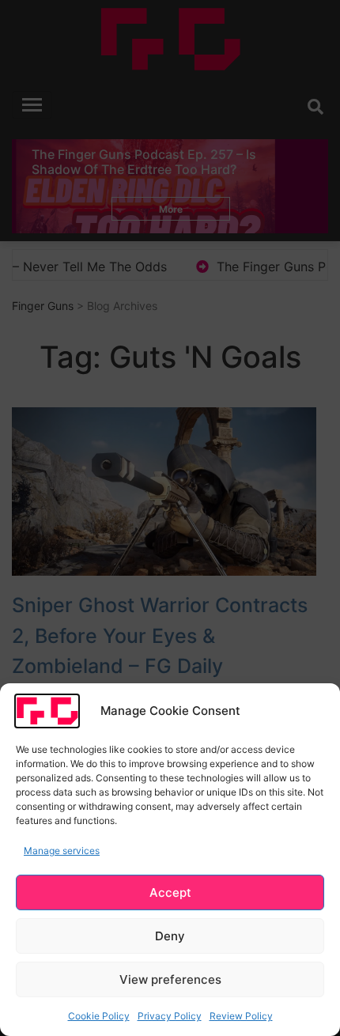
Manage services (62, 850)
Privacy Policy (170, 1016)
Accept (170, 892)
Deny (170, 935)
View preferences (170, 979)
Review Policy (241, 1016)
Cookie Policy (99, 1016)
